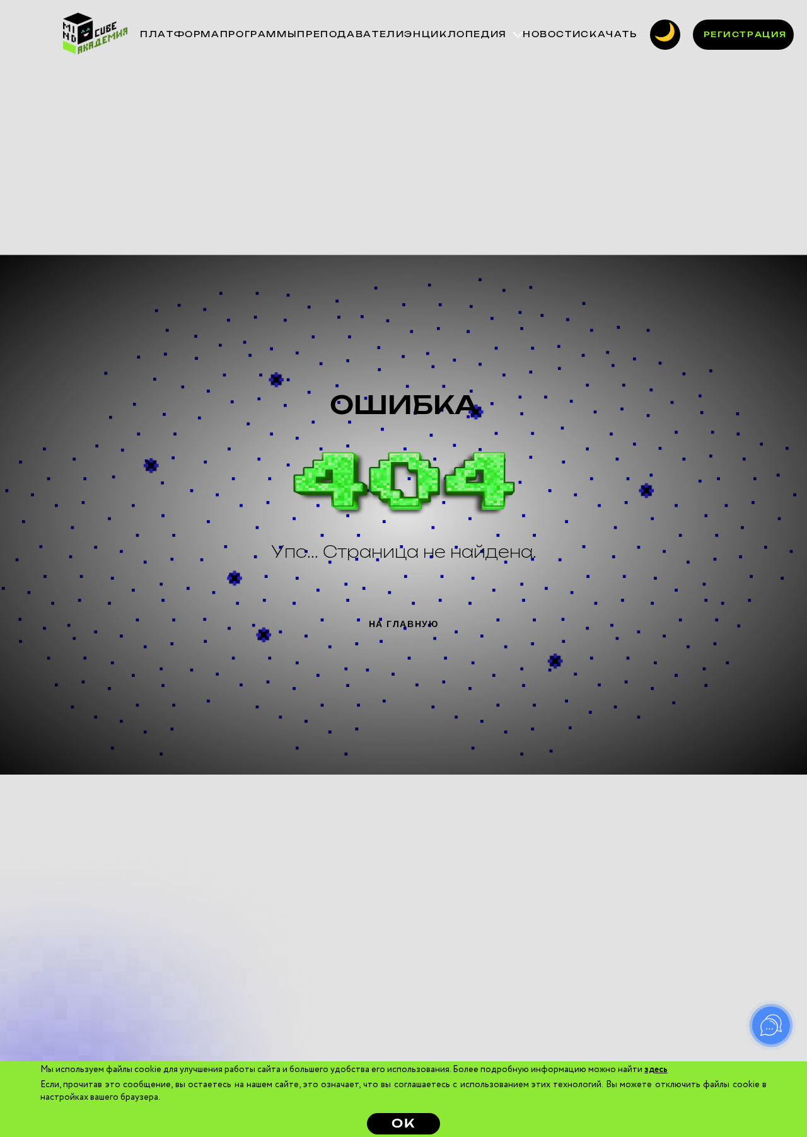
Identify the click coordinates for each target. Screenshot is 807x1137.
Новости (552, 34)
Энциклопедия (455, 34)
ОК (403, 1124)
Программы (259, 34)
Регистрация (745, 34)
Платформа (180, 34)
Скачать (609, 34)
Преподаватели (350, 34)
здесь (656, 1069)
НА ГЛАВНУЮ (404, 624)
